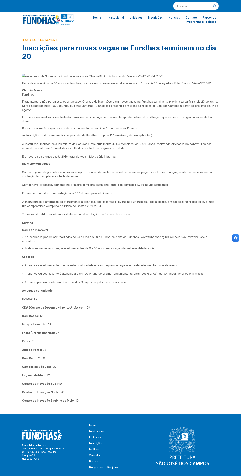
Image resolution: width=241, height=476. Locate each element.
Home (97, 17)
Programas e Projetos (201, 21)
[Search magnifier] (214, 6)
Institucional (115, 17)
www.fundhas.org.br (154, 237)
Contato (191, 17)
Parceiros (209, 17)
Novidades (52, 39)
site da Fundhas (88, 135)
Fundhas (147, 101)
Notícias (174, 17)
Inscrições (155, 17)
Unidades (136, 17)
